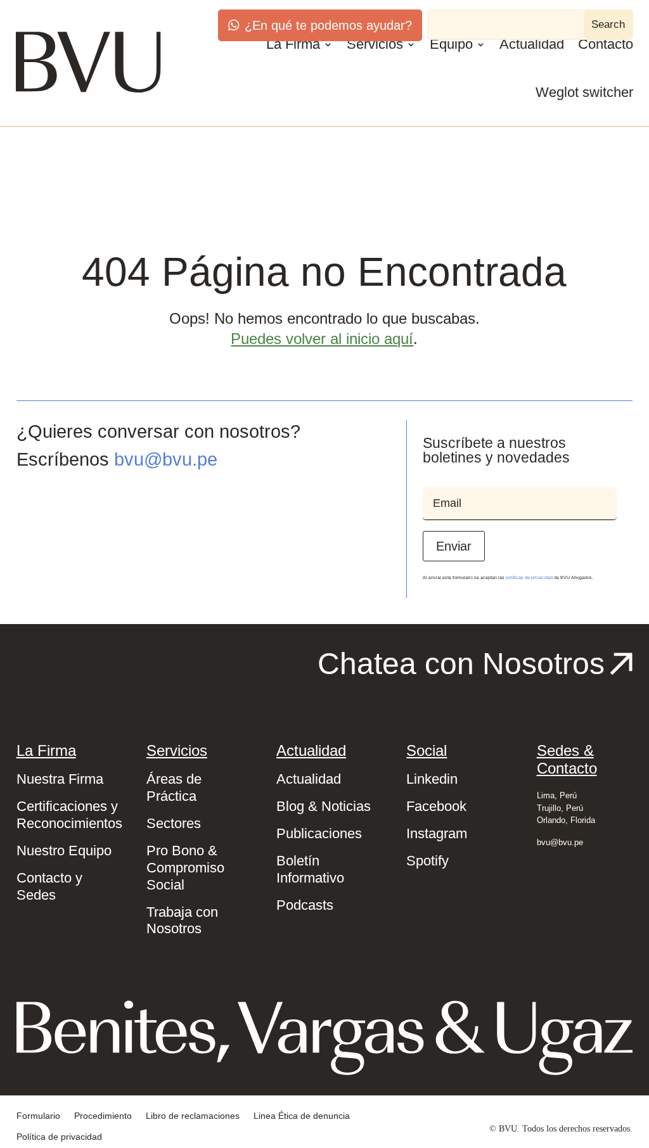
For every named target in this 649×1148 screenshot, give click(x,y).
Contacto (605, 44)
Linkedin (432, 779)
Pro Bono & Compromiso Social (185, 868)
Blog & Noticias (323, 806)
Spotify (427, 861)
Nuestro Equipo (64, 850)
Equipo (451, 44)
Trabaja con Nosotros (182, 920)
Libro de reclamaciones (193, 1116)
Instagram (436, 833)
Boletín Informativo (310, 869)
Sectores (173, 823)
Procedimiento (103, 1116)
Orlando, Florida (566, 820)
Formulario (38, 1116)
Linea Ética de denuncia (302, 1116)
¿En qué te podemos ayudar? (328, 25)
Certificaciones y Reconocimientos (69, 814)
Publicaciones (319, 833)
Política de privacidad (59, 1137)
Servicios (375, 44)
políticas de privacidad (529, 577)
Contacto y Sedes (49, 886)
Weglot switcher (584, 92)
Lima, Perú (557, 795)
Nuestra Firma (59, 779)
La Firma (293, 44)
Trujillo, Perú (560, 808)
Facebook (436, 806)
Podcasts (304, 905)
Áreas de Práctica (174, 787)
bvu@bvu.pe (165, 459)
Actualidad (531, 44)
